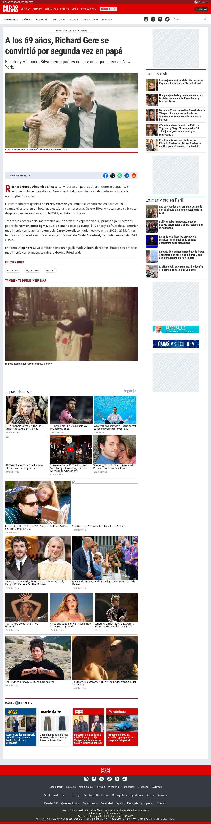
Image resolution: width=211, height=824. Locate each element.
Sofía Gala (27, 19)
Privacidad (107, 803)
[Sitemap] (124, 779)
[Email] (134, 175)
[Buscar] (205, 19)
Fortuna (100, 787)
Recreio (150, 795)
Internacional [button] (88, 9)
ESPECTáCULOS (63, 30)
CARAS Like (108, 8)
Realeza (64, 9)
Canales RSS (51, 803)
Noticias (25, 9)
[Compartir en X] (112, 175)
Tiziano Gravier (10, 19)
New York (50, 270)
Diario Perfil (56, 787)
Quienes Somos (70, 803)
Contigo (75, 795)
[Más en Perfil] (23, 703)
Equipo (120, 803)
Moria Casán (42, 19)
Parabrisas (128, 787)
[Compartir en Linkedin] (126, 175)
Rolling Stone (120, 795)
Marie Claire (86, 787)
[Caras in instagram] (146, 19)
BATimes (157, 787)
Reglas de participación (140, 803)
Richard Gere (13, 270)
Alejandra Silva (32, 270)
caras (88, 712)
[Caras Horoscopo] (176, 346)
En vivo (203, 9)
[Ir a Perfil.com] (201, 2)
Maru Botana (59, 19)
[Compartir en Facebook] (105, 175)
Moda (75, 9)
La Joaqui (73, 19)
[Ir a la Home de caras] (10, 11)
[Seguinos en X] (160, 19)
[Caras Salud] (176, 332)
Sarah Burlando (90, 19)
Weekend (113, 787)
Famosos (37, 9)
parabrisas (122, 712)
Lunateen (143, 787)
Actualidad (51, 9)
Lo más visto (157, 73)
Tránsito (162, 803)
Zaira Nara (107, 19)
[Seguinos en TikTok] (167, 19)
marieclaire (54, 712)
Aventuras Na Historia (96, 795)
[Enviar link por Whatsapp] (119, 175)
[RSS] (117, 779)
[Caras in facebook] (153, 19)
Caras (65, 795)
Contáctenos (90, 803)
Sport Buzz (137, 795)
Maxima (162, 795)
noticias (20, 712)
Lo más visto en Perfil (165, 200)
